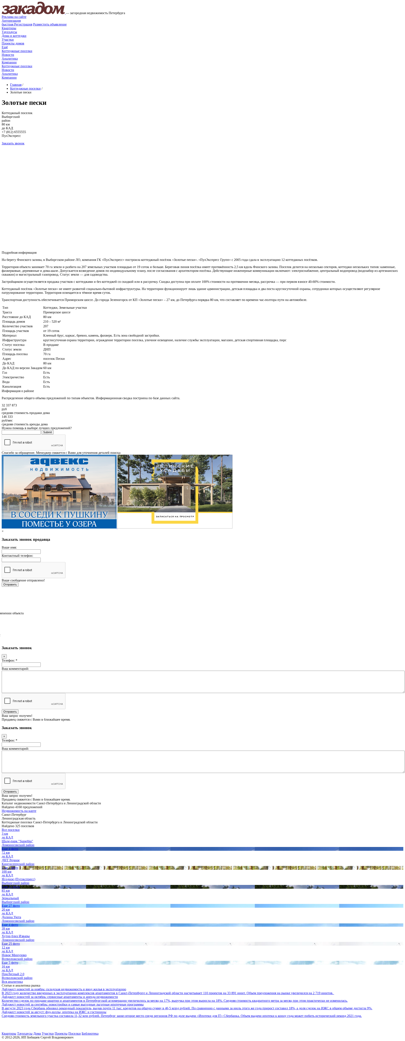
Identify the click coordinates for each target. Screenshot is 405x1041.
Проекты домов (13, 43)
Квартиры (9, 28)
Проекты (61, 1033)
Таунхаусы (9, 32)
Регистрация (17, 24)
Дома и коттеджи (14, 36)
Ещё (5, 47)
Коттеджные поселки (17, 51)
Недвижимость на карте (19, 811)
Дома (37, 1033)
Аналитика (10, 58)
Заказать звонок (13, 143)
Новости (8, 55)
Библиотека (90, 1033)
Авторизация (11, 20)
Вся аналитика (12, 981)
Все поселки (11, 830)
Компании (9, 62)
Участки (8, 39)
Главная (16, 84)
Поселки (74, 1033)
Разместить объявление (50, 24)
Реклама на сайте (14, 17)
